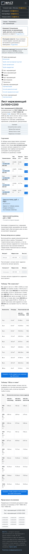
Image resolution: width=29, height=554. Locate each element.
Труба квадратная (8, 67)
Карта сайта (13, 547)
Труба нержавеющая (9, 57)
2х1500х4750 (5, 524)
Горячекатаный (7, 86)
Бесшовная (6, 59)
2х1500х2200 (13, 517)
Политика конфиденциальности (12, 550)
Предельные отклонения (14, 133)
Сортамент (14, 124)
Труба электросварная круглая (12, 62)
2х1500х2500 (21, 517)
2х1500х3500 (21, 519)
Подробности (20, 34)
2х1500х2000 (5, 517)
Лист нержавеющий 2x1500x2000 (14, 510)
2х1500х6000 (5, 526)
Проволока (6, 82)
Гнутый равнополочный (10, 89)
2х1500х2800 (5, 519)
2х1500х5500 (21, 524)
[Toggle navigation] (25, 3)
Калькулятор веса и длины (14, 126)
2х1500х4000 (5, 522)
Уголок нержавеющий (10, 95)
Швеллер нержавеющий (10, 84)
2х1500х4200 (13, 522)
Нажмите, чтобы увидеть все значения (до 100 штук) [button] (14, 375)
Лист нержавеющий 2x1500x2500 (14, 513)
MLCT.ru (4, 532)
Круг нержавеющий (9, 77)
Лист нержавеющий (9, 70)
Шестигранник (7, 79)
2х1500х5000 (13, 524)
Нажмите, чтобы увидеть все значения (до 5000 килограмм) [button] (14, 492)
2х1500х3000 (13, 519)
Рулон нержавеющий (9, 72)
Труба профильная (8, 64)
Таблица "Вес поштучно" (14, 129)
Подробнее (14, 44)
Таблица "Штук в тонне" (14, 131)
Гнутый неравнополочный (10, 92)
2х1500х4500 (21, 522)
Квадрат (5, 75)
